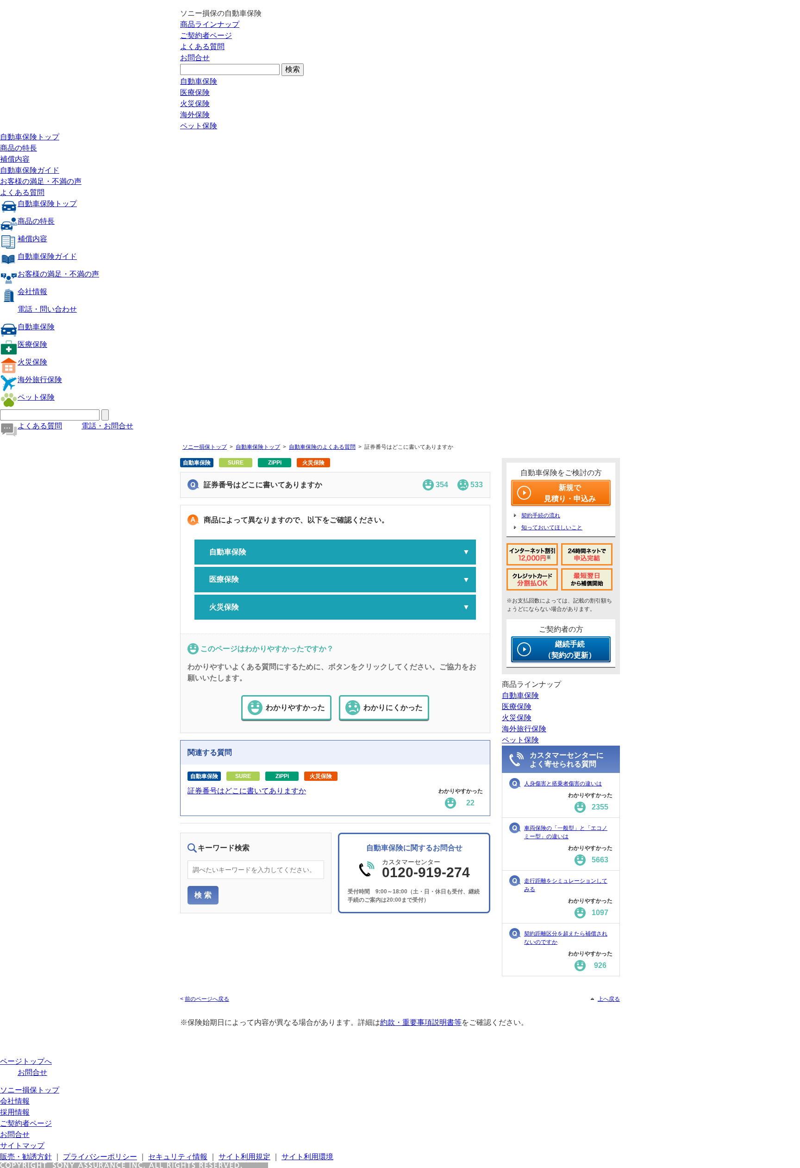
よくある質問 (202, 46)
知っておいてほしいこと (551, 527)
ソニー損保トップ (204, 447)
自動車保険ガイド (29, 170)
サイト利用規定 (244, 1157)
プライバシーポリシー (100, 1157)
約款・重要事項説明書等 (421, 1022)
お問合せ (195, 58)
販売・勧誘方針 (26, 1157)
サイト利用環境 (307, 1157)
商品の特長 (18, 148)
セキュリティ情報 (177, 1157)
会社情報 (32, 291)
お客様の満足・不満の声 (40, 181)
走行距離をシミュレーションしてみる (565, 885)
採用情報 (15, 1112)
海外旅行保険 (40, 379)
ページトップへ (26, 1061)
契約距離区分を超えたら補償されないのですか (565, 937)
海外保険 (195, 115)
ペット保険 (198, 126)
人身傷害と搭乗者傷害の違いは (563, 783)
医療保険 (195, 92)
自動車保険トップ (29, 137)
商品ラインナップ (209, 24)
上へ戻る (609, 999)
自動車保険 (198, 81)
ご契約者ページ (206, 35)
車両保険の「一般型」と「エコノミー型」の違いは (565, 832)
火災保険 (195, 103)
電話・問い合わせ (47, 309)
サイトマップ (22, 1145)
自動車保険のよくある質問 (322, 447)
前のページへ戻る (207, 999)
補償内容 (15, 159)
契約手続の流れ (540, 515)
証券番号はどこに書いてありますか (247, 791)
